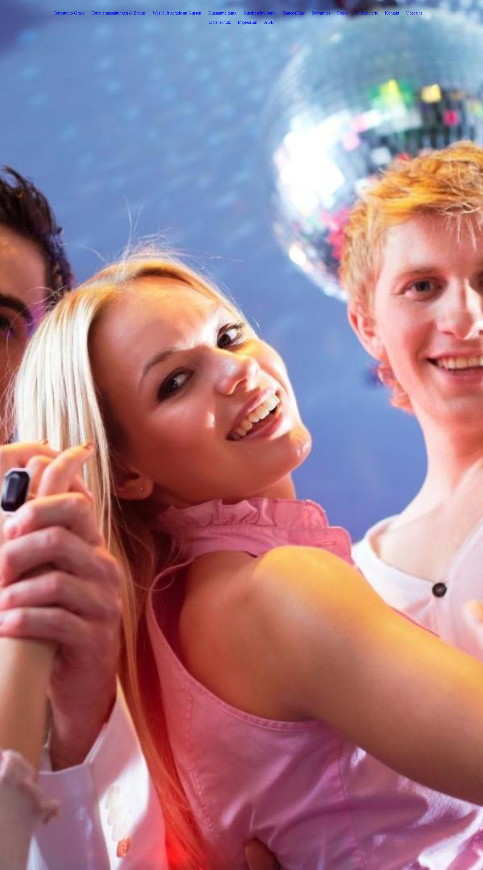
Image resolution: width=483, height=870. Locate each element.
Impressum (247, 22)
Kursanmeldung (222, 13)
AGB (269, 22)
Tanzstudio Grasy (69, 13)
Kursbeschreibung (259, 13)
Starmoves (321, 13)
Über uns (414, 13)
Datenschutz (220, 22)
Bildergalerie (366, 13)
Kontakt (392, 13)
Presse (342, 13)
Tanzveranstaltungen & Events (119, 13)
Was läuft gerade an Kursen (177, 13)
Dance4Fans (294, 13)
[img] (241, 435)
